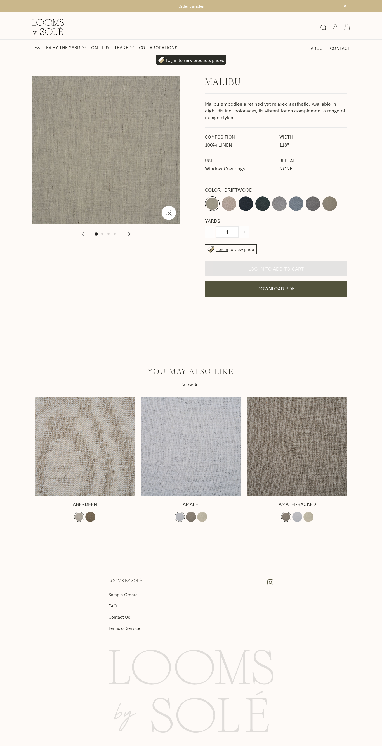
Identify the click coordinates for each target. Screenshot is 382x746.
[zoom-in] (169, 213)
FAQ (113, 606)
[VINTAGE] (90, 517)
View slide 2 (102, 234)
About (318, 48)
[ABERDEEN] (85, 446)
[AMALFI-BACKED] (297, 446)
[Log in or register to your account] (335, 27)
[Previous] (83, 234)
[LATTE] (202, 517)
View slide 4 (115, 234)
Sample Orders (123, 594)
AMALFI (191, 504)
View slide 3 (108, 234)
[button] (346, 27)
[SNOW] (79, 517)
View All (191, 384)
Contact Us (119, 617)
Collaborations (158, 47)
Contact (340, 48)
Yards (212, 221)
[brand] (48, 27)
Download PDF (276, 288)
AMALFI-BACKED (297, 504)
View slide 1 (96, 234)
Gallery (100, 47)
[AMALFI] (191, 446)
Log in (172, 60)
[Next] (128, 234)
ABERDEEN (85, 504)
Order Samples (191, 6)
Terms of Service (124, 628)
